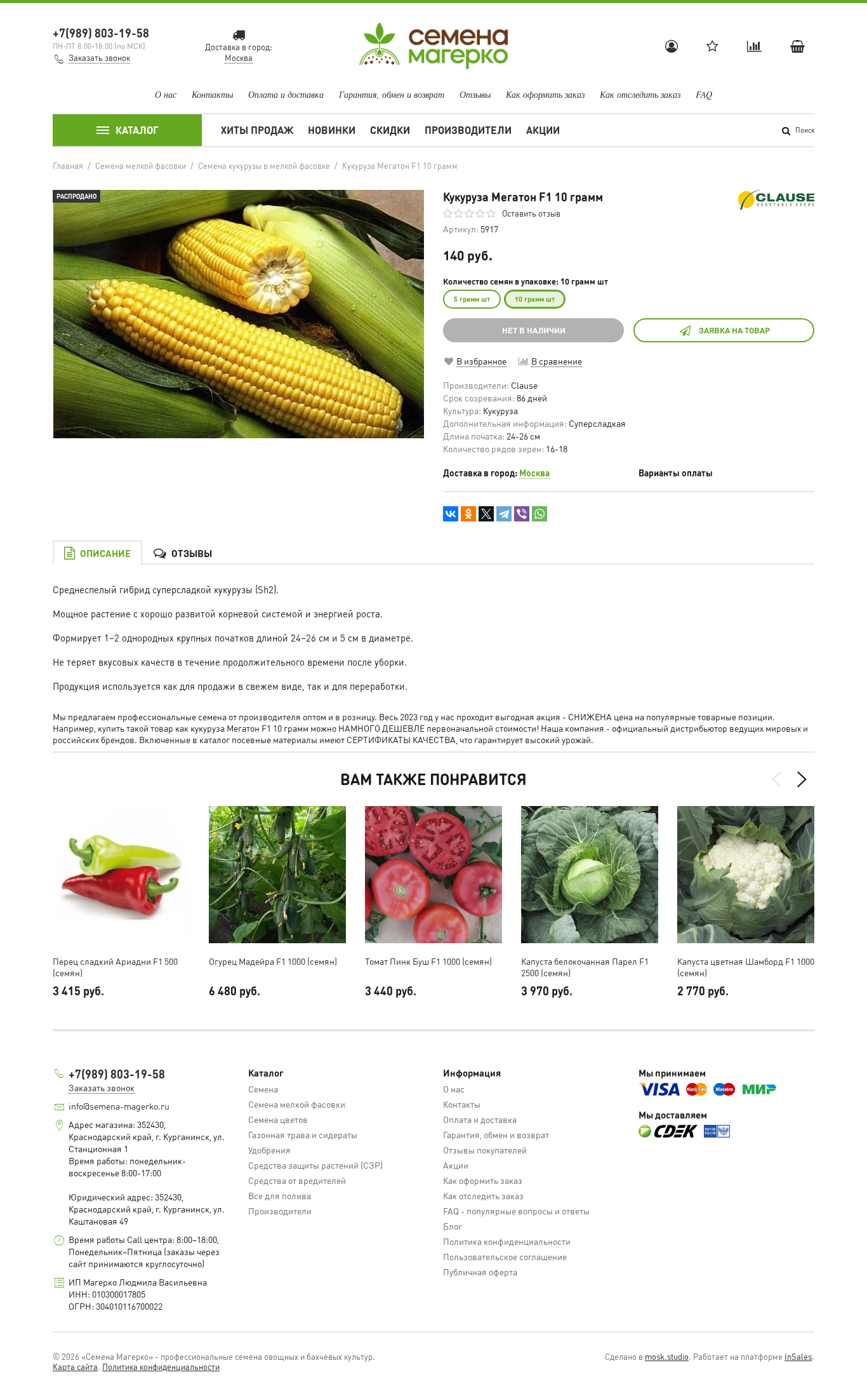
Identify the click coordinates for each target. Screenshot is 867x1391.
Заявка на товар (734, 330)
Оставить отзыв (531, 213)
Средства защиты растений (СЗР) (315, 1165)
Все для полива (279, 1195)
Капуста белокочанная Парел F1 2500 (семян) (585, 966)
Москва (534, 472)
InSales (798, 1356)
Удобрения (269, 1149)
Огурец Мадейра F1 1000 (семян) (273, 961)
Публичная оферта (480, 1271)
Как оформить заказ (545, 94)
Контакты (212, 94)
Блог (452, 1226)
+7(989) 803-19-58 (101, 32)
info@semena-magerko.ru (119, 1106)
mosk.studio (667, 1356)
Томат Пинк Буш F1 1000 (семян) (428, 961)
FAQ (704, 94)
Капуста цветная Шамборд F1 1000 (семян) (745, 966)
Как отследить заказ (640, 94)
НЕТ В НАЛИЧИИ (534, 330)
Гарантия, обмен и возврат (391, 94)
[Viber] (521, 513)
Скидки (390, 130)
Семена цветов (278, 1119)
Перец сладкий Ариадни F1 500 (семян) (115, 966)
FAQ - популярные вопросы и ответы (516, 1210)
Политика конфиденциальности (507, 1241)
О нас (165, 94)
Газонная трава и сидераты (302, 1134)
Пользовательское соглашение (505, 1256)
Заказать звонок (99, 57)
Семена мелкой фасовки (296, 1104)
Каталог (137, 130)
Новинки (331, 130)
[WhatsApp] (539, 513)
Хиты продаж (257, 130)
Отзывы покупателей (485, 1149)
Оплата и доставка (286, 94)
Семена (263, 1088)
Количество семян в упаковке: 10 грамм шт (525, 281)
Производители (468, 130)
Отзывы (475, 94)
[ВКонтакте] (450, 513)
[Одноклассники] (468, 513)
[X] (486, 513)
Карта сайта (75, 1366)
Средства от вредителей (297, 1180)
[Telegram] (504, 513)
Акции (543, 130)
